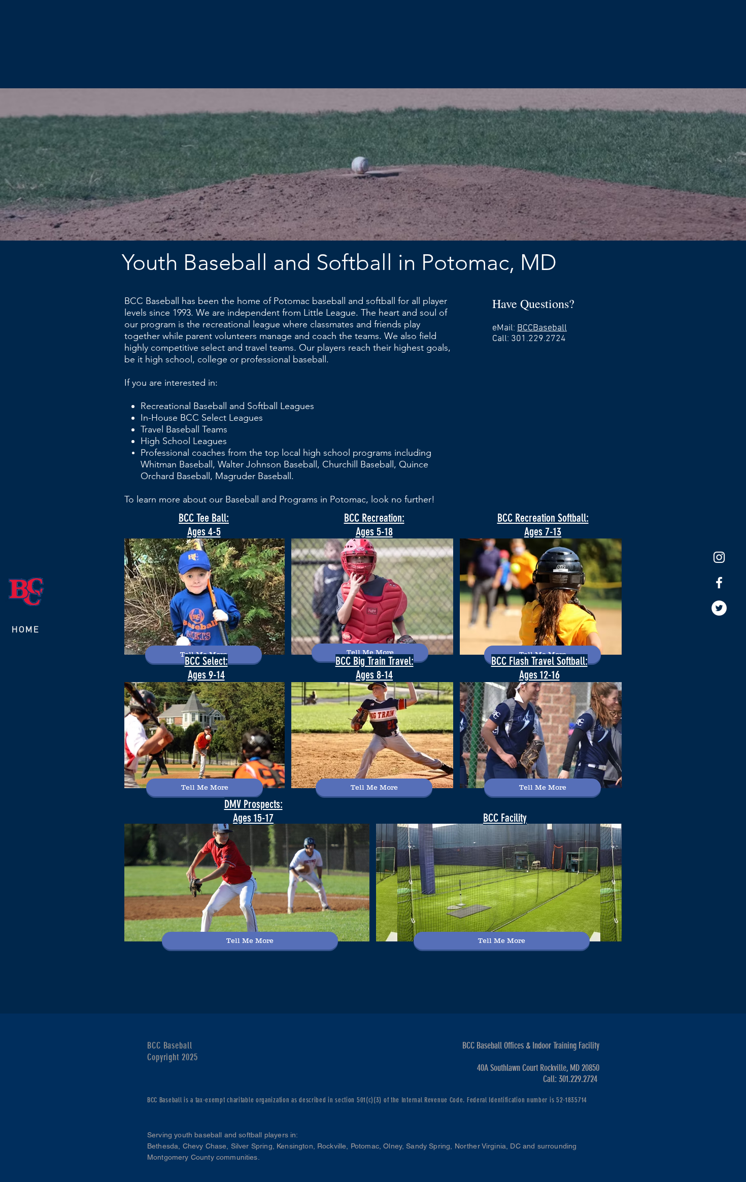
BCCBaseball (542, 328)
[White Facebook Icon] (719, 582)
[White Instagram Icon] (719, 557)
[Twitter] (719, 608)
